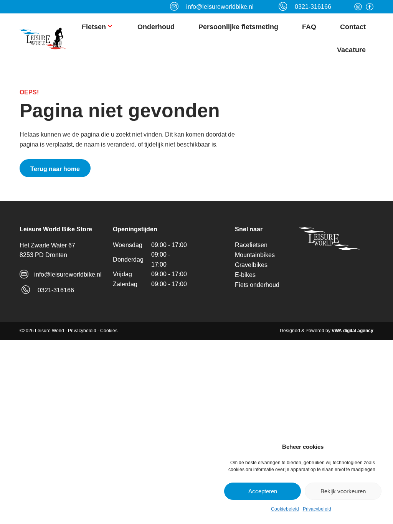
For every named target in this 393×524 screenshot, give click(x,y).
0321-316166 (56, 290)
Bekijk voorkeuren (343, 491)
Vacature (351, 50)
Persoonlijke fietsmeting (238, 27)
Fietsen (94, 27)
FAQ (309, 27)
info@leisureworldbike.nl (68, 274)
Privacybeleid (317, 509)
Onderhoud (156, 27)
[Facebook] (369, 7)
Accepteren (262, 491)
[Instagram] (358, 7)
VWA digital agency (352, 330)
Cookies (108, 330)
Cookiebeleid (285, 509)
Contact (353, 27)
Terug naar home (55, 169)
